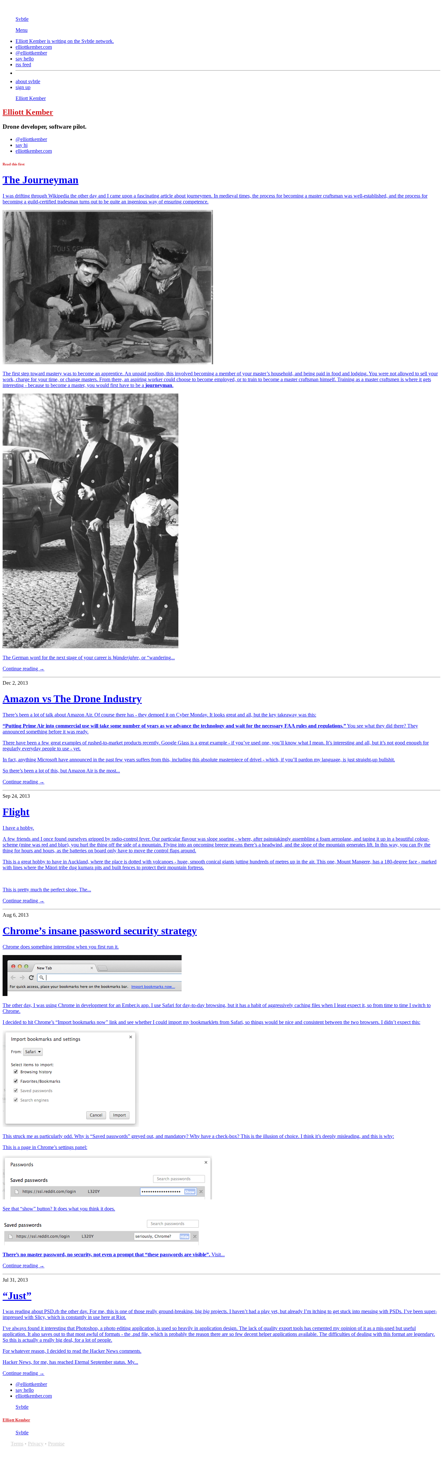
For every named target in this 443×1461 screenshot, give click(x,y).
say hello (25, 58)
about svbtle (28, 81)
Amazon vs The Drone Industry (72, 699)
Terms (17, 1443)
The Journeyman (40, 180)
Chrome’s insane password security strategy (100, 931)
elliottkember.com (34, 47)
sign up (23, 87)
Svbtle (22, 19)
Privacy (35, 1443)
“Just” (17, 1295)
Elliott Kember (31, 98)
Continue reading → (23, 668)
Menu (22, 30)
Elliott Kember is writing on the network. (65, 41)
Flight (16, 812)
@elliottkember (31, 53)
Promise (56, 1443)
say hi (22, 145)
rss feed (23, 64)
